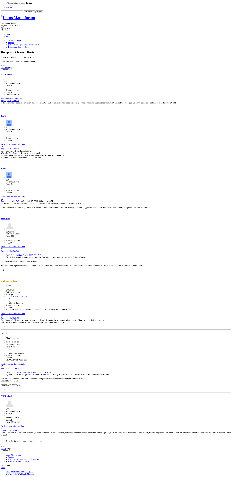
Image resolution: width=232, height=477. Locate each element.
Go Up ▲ (29, 472)
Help (8, 472)
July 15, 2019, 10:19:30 (10, 251)
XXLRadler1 (6, 74)
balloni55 (4, 333)
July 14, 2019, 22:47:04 (10, 149)
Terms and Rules (17, 472)
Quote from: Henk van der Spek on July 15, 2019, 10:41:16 (28, 372)
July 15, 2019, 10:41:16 (10, 318)
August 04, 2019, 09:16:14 (11, 430)
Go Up (3, 449)
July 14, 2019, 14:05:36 (10, 101)
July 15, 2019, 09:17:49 (10, 201)
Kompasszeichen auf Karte (11, 98)
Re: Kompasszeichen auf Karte (13, 144)
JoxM (3, 116)
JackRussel (5, 219)
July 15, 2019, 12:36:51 (10, 368)
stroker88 (38, 441)
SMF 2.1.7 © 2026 (13, 474)
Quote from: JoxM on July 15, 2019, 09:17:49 (23, 255)
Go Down (5, 68)
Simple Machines (27, 474)
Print (3, 65)
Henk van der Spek (9, 281)
